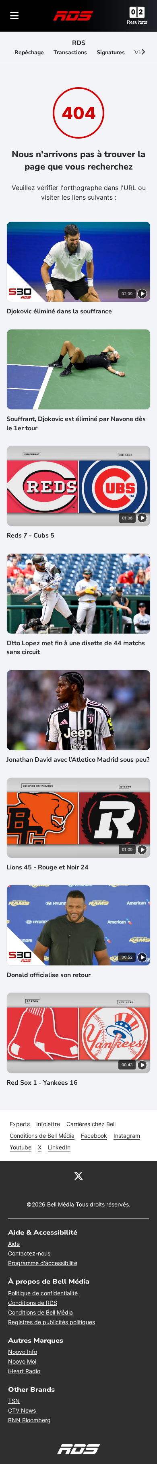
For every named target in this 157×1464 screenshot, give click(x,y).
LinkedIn (59, 1147)
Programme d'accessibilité (42, 1263)
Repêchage (29, 52)
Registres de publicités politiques (51, 1322)
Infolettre (48, 1123)
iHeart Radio (24, 1371)
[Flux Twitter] (78, 1175)
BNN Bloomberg (29, 1420)
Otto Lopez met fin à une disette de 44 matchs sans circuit (75, 647)
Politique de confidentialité (43, 1293)
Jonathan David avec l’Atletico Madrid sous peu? (77, 759)
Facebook (94, 1135)
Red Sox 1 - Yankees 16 (42, 1082)
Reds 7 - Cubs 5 (30, 535)
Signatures (111, 52)
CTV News (22, 1410)
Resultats (137, 22)
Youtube (20, 1147)
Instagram (127, 1135)
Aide (14, 1243)
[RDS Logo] (73, 15)
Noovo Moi (22, 1361)
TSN (14, 1400)
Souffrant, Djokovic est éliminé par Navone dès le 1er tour (76, 423)
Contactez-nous (29, 1253)
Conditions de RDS (32, 1302)
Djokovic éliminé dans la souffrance (59, 311)
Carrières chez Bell (91, 1123)
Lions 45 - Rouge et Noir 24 (47, 867)
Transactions (70, 52)
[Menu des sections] (14, 16)
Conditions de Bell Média (42, 1135)
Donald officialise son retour (48, 975)
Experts (20, 1123)
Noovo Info (22, 1351)
